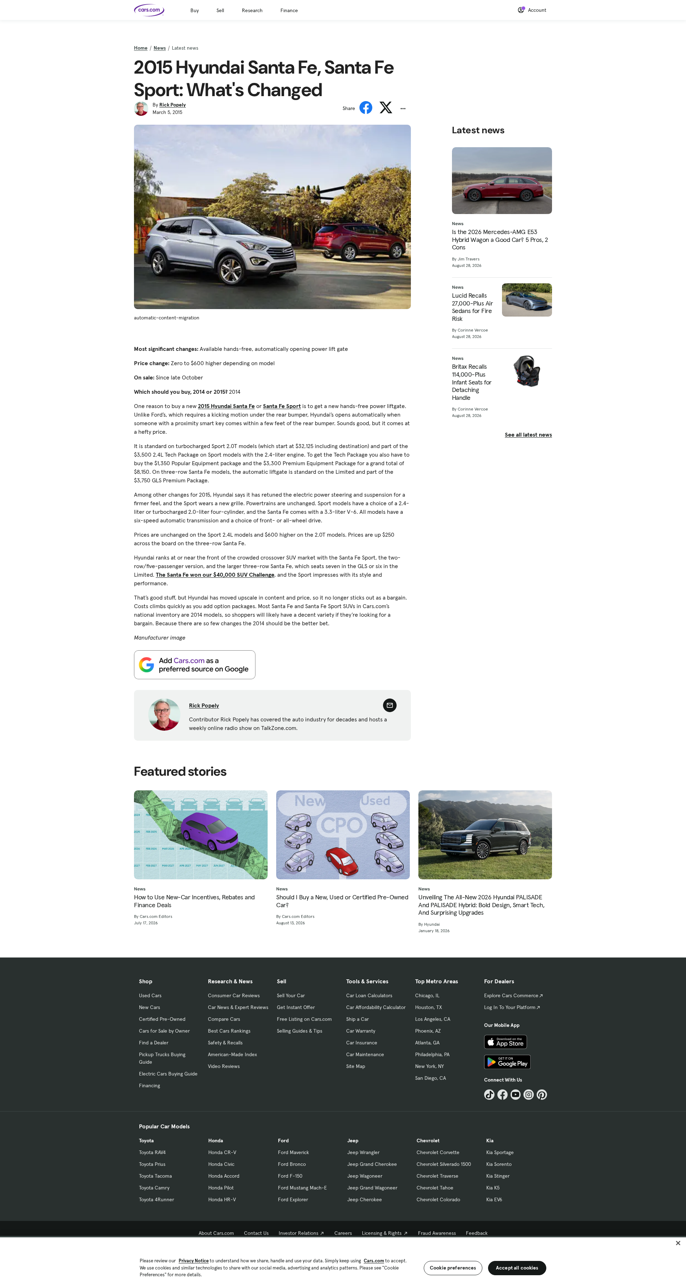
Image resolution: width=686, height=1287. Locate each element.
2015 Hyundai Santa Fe (226, 405)
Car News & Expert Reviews (238, 1007)
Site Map (355, 1066)
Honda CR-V (222, 1152)
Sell (220, 10)
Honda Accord (223, 1176)
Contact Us (256, 1233)
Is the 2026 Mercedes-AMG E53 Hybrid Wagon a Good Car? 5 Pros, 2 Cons (500, 239)
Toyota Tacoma (155, 1176)
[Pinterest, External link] (542, 1094)
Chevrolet (428, 1140)
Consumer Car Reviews (234, 995)
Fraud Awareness (437, 1233)
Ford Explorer (293, 1199)
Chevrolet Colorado (438, 1199)
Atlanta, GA (427, 1042)
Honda (215, 1140)
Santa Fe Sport (282, 405)
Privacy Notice (194, 1261)
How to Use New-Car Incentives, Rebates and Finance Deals (194, 901)
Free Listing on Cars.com (304, 1019)
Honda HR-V (222, 1199)
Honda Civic (221, 1164)
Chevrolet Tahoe (435, 1187)
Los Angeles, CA (432, 1019)
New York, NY (429, 1066)
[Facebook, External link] (502, 1094)
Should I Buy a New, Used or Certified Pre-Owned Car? (342, 901)
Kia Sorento (499, 1164)
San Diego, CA (430, 1078)
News (160, 48)
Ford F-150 (290, 1176)
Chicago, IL (427, 995)
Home (141, 48)
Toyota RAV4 (152, 1152)
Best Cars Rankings (229, 1031)
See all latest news (528, 434)
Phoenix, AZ (428, 1031)
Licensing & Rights (382, 1233)
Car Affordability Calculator (376, 1007)
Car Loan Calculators (369, 995)
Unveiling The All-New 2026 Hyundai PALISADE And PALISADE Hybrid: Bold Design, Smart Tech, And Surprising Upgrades (481, 904)
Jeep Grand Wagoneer (372, 1187)
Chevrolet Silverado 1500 (444, 1164)
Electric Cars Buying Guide (168, 1073)
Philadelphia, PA (432, 1054)
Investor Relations (298, 1233)
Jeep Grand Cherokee (372, 1164)
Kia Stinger (497, 1176)
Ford (283, 1140)
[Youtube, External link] (516, 1094)
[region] (343, 1261)
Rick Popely (172, 104)
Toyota (146, 1140)
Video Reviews (224, 1066)
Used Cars (150, 995)
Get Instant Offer (296, 1007)
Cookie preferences (453, 1267)
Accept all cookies (517, 1267)
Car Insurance (361, 1042)
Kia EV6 (494, 1199)
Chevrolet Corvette (438, 1152)
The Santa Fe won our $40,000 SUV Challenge (215, 574)
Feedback (477, 1233)
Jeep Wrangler (363, 1152)
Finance (289, 10)
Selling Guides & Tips (299, 1031)
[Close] (678, 1243)
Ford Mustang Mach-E (302, 1187)
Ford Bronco (292, 1164)
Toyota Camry (154, 1187)
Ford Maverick (293, 1152)
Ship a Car (357, 1019)
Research (252, 10)
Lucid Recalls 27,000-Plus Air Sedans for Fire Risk (472, 307)
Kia (489, 1140)
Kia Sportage (500, 1152)
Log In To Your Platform (510, 1007)
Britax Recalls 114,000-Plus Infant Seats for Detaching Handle (472, 382)
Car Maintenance (365, 1054)
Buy (194, 10)
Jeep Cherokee (364, 1199)
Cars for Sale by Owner (164, 1031)
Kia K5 (492, 1187)
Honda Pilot (221, 1187)
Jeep (352, 1140)
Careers (343, 1233)
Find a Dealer (153, 1042)
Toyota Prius (152, 1164)
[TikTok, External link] (489, 1094)
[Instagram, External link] (528, 1094)
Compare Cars (224, 1019)
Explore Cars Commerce (511, 995)
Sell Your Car (291, 995)
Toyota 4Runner (156, 1199)
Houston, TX (428, 1007)
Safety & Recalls (225, 1042)
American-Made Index (232, 1054)
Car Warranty (360, 1031)
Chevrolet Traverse (437, 1176)
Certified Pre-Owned (162, 1019)
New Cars (149, 1007)
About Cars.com (216, 1233)
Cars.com (374, 1261)
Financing (149, 1085)
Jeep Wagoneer (364, 1176)
